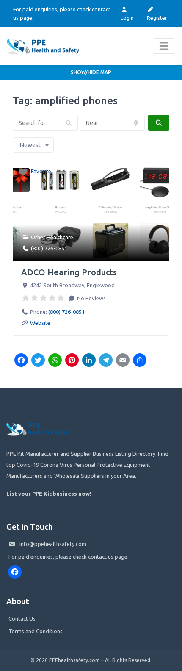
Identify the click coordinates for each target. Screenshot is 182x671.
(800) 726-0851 (49, 248)
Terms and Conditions (35, 631)
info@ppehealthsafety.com (52, 544)
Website (40, 323)
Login (127, 18)
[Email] (122, 361)
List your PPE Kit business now (48, 493)
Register (157, 18)
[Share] (139, 361)
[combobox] (33, 144)
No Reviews (91, 298)
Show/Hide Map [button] (91, 72)
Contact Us (22, 618)
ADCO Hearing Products (69, 272)
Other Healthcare (52, 237)
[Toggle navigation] (164, 46)
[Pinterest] (71, 361)
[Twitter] (38, 361)
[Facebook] (21, 361)
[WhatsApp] (55, 361)
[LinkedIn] (88, 361)
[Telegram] (105, 361)
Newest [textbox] (30, 144)
